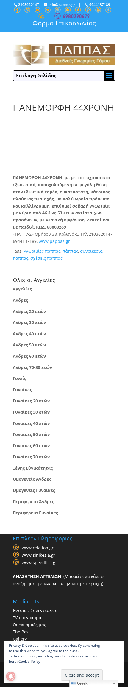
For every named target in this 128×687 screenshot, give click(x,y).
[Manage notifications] (10, 676)
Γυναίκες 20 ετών (31, 401)
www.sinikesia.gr (38, 555)
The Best (21, 632)
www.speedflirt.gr (39, 562)
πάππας (70, 251)
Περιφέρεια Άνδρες (33, 501)
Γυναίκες (22, 389)
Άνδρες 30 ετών (29, 322)
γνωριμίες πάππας (42, 251)
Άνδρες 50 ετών (29, 345)
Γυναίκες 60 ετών (31, 445)
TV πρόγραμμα (27, 617)
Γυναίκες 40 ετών (31, 423)
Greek (82, 683)
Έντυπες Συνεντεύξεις (35, 610)
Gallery (20, 639)
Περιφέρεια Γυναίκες (35, 513)
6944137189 (99, 4)
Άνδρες (20, 300)
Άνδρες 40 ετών (29, 333)
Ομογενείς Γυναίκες (34, 490)
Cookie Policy (29, 661)
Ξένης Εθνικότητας (33, 468)
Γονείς (19, 378)
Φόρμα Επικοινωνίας (64, 22)
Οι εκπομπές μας (29, 624)
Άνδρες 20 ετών (29, 311)
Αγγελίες (22, 289)
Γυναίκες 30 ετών (31, 412)
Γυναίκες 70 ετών (31, 457)
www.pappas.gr (54, 241)
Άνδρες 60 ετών (29, 356)
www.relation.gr (38, 547)
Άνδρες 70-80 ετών (32, 367)
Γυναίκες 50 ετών (31, 434)
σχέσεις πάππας (46, 258)
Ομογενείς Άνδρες (32, 479)
